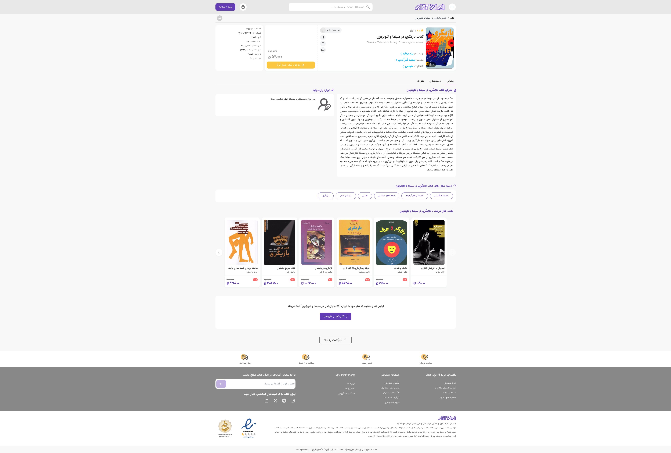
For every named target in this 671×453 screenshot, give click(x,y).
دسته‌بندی (435, 81)
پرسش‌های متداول (390, 388)
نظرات (420, 81)
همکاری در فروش (346, 393)
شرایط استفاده (392, 398)
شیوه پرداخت (449, 393)
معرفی (450, 81)
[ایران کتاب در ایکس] (275, 401)
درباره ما (351, 384)
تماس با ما (350, 389)
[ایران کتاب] (429, 7)
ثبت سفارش (450, 383)
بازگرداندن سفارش (390, 393)
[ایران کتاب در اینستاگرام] (292, 401)
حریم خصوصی (392, 403)
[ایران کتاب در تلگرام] (284, 401)
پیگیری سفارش (392, 383)
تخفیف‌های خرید (447, 398)
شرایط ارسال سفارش (445, 388)
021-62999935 (345, 375)
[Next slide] (218, 252)
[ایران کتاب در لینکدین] (266, 401)
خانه (452, 18)
